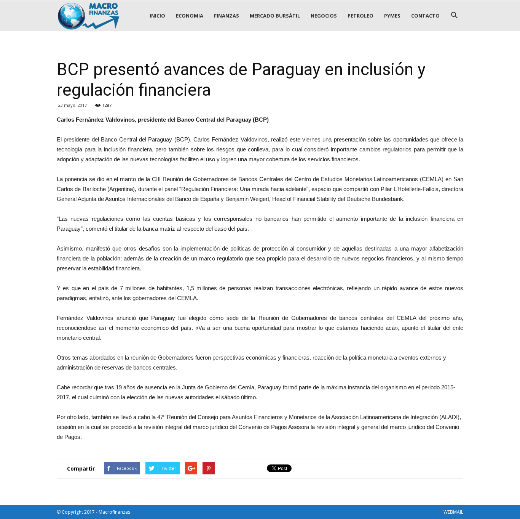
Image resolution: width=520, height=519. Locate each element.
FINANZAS (226, 15)
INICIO (157, 15)
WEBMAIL (453, 512)
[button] (454, 15)
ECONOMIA (189, 15)
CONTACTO (425, 15)
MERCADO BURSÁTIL (275, 15)
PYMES (392, 15)
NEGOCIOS (324, 15)
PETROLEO (360, 15)
